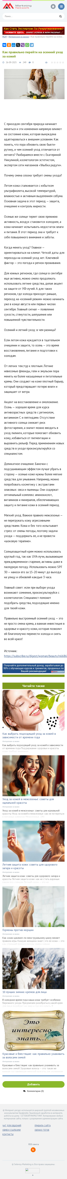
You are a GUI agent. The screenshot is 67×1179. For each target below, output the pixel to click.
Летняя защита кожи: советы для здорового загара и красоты (29, 866)
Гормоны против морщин (18, 930)
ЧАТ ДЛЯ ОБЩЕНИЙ (11, 1125)
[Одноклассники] (9, 45)
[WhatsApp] (27, 45)
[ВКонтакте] (4, 45)
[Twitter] (18, 45)
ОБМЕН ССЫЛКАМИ (11, 1130)
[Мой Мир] (13, 45)
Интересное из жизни (10, 741)
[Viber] (23, 45)
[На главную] (17, 6)
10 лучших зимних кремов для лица (24, 992)
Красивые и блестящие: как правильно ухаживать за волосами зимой (33, 1055)
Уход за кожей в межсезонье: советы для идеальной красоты (28, 801)
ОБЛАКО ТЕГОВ (42, 1130)
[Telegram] (32, 45)
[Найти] (60, 16)
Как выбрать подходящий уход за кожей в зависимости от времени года (29, 735)
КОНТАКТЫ (7, 1134)
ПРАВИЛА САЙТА (43, 1125)
